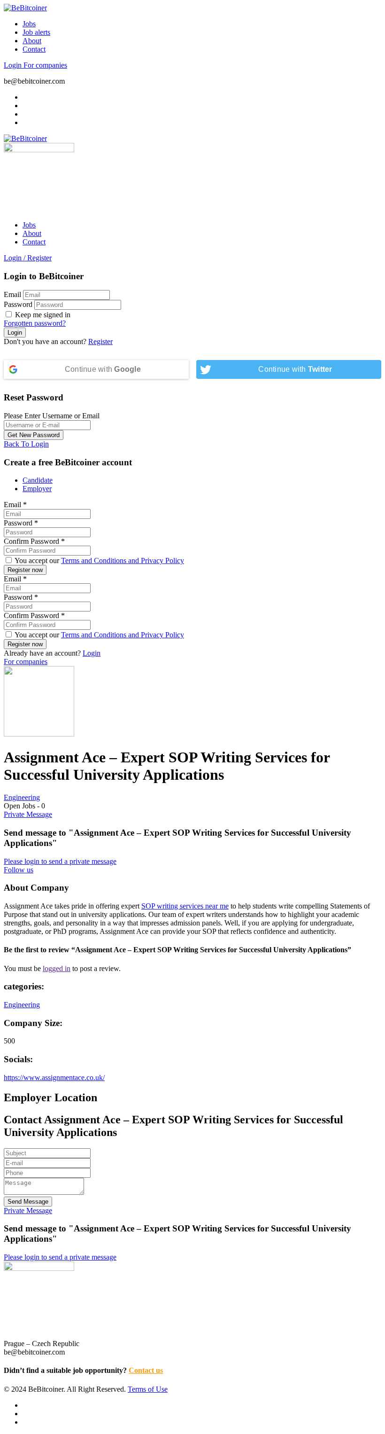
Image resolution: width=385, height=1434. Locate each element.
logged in (56, 968)
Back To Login (26, 444)
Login (13, 65)
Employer (37, 489)
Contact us (146, 1370)
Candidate (38, 480)
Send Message (28, 1201)
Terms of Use (148, 1389)
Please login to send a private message (60, 861)
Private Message (28, 814)
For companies (45, 65)
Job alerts (36, 32)
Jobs (29, 24)
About (32, 41)
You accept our (98, 560)
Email (12, 294)
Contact (34, 49)
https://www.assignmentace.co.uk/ (54, 1077)
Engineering (22, 797)
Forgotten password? (35, 323)
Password (18, 304)
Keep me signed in (41, 315)
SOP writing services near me (185, 906)
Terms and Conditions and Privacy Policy (122, 560)
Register (100, 341)
